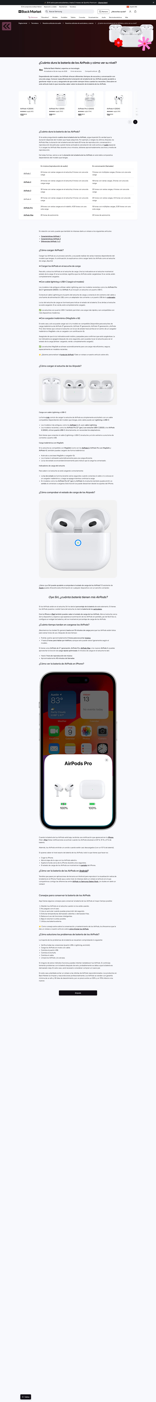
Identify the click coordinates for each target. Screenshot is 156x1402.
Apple (41, 588)
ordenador (111, 297)
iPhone (110, 837)
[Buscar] (46, 11)
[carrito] (135, 11)
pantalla (84, 865)
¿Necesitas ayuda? (118, 11)
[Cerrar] (153, 2)
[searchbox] (71, 11)
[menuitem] (55, 17)
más (47, 417)
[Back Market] (30, 11)
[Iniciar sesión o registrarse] (130, 11)
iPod (45, 840)
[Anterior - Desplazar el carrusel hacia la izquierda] (130, 122)
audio (106, 145)
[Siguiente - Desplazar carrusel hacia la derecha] (135, 122)
